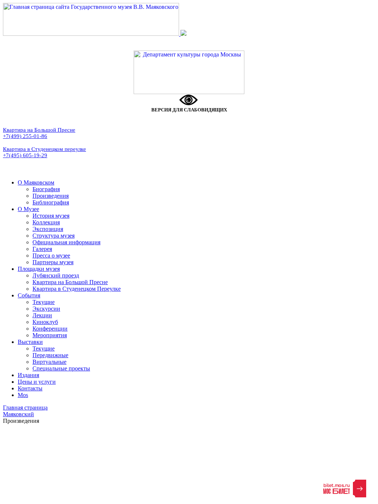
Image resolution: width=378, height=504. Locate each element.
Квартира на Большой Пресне (39, 130)
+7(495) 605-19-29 (25, 155)
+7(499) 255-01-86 (25, 136)
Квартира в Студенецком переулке (44, 149)
